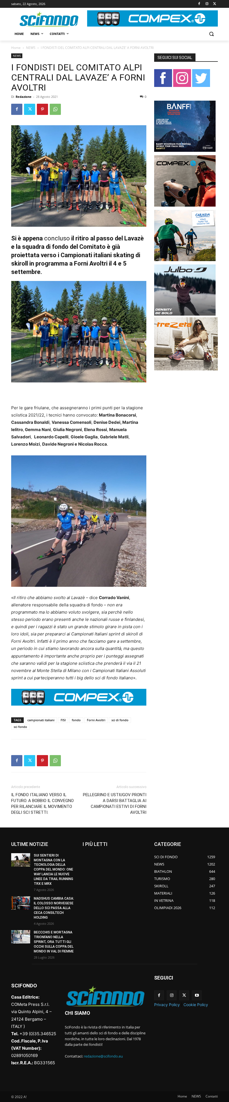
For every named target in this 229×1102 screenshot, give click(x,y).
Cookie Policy (195, 1004)
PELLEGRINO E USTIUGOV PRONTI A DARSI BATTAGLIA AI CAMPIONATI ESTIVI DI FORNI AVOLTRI (114, 803)
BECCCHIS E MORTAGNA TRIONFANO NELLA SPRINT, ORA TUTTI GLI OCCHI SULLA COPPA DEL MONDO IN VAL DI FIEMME (54, 941)
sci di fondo (119, 720)
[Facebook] (199, 4)
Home (16, 47)
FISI (63, 720)
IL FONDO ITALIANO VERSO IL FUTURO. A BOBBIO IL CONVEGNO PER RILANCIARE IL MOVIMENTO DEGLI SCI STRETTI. (42, 803)
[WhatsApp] (55, 109)
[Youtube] (197, 995)
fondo (76, 720)
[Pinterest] (42, 109)
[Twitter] (214, 4)
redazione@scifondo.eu (103, 1056)
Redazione (24, 96)
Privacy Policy (167, 1004)
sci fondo (20, 727)
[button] (211, 34)
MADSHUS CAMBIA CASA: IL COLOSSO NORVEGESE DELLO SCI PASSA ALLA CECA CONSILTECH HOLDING (54, 908)
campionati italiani (40, 720)
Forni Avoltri (96, 720)
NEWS (30, 47)
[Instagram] (207, 4)
